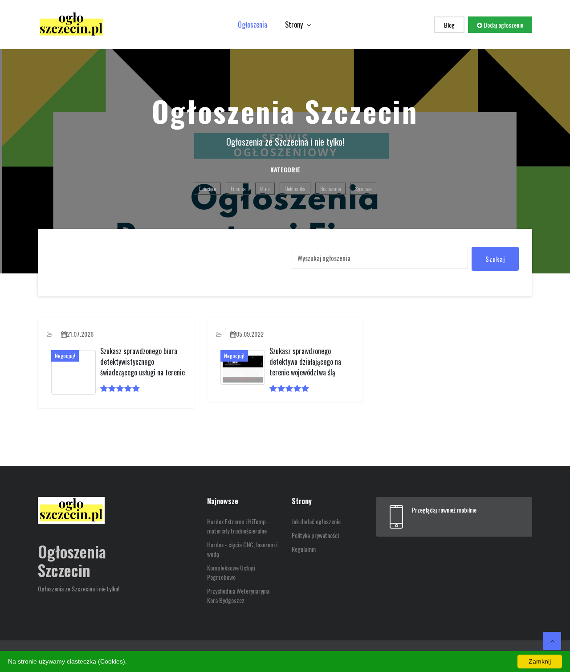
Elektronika (295, 188)
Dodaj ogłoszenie (502, 24)
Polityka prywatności (315, 535)
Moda (265, 188)
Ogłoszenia (252, 24)
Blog (449, 24)
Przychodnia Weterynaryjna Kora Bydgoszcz (238, 595)
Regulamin (304, 549)
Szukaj (495, 259)
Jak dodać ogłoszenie (316, 521)
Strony (295, 24)
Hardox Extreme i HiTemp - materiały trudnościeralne (238, 526)
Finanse (238, 188)
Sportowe (363, 188)
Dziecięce (207, 188)
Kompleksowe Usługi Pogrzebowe (231, 572)
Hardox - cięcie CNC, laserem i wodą (242, 549)
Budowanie (330, 188)
